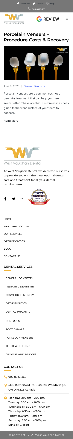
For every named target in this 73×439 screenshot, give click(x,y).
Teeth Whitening (18, 345)
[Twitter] (15, 199)
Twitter (39, 3)
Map (52, 3)
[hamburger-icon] (67, 19)
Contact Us (12, 256)
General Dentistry (34, 86)
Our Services (13, 233)
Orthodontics (14, 241)
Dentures (13, 320)
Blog (7, 248)
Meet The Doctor (16, 226)
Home (8, 218)
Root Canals (15, 329)
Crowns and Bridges (21, 354)
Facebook (25, 3)
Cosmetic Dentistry (20, 294)
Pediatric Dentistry (20, 286)
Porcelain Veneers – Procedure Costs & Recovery (36, 37)
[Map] (23, 199)
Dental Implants (18, 311)
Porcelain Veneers (19, 337)
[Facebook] (6, 199)
